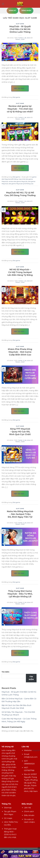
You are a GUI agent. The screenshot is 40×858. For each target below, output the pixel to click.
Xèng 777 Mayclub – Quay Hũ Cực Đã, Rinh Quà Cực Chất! (20, 431)
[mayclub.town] (20, 4)
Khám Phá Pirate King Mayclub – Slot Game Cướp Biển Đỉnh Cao (20, 352)
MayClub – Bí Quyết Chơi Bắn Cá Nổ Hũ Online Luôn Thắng (20, 29)
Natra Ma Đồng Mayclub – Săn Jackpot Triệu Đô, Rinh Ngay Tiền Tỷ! (20, 514)
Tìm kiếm (5, 672)
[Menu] (3, 4)
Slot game (20, 23)
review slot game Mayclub (18, 181)
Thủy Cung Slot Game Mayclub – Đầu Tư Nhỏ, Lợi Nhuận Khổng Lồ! (20, 594)
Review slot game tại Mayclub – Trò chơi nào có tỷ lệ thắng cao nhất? (20, 109)
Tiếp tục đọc (20, 88)
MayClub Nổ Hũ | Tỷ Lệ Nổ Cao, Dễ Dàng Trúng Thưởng (20, 194)
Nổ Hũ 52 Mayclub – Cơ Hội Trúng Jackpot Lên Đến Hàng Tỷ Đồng (20, 272)
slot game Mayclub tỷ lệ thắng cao (21, 183)
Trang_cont (20, 39)
